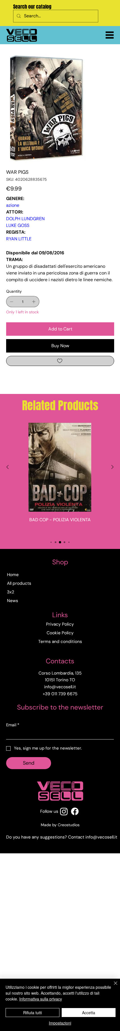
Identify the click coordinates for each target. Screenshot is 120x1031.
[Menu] (109, 35)
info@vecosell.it (101, 837)
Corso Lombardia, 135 (60, 673)
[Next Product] (112, 467)
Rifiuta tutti (32, 1012)
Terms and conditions (60, 641)
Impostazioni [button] (60, 1023)
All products (19, 583)
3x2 (10, 592)
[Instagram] (64, 811)
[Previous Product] (7, 467)
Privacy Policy (60, 624)
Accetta (88, 1012)
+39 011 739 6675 (60, 694)
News (12, 600)
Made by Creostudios (60, 824)
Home (13, 574)
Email (12, 724)
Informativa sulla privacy (40, 999)
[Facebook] (75, 811)
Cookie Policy (60, 633)
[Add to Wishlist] (60, 361)
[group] (60, 478)
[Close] (112, 986)
